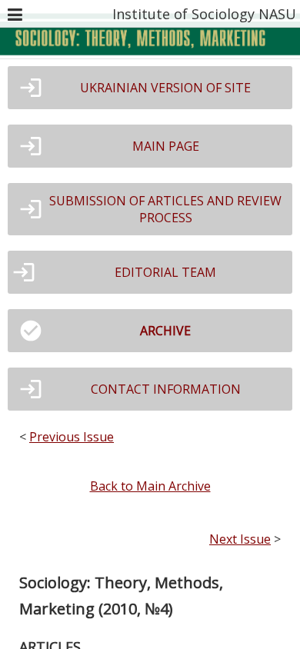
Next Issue (240, 539)
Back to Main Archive (150, 486)
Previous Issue (71, 436)
